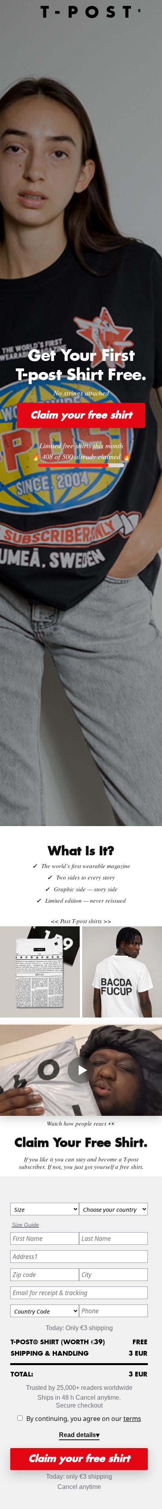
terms (132, 1418)
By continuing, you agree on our (83, 1418)
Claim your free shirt (81, 415)
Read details (77, 1435)
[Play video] (81, 1070)
